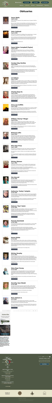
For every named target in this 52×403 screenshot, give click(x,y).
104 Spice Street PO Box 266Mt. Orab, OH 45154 (7, 372)
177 (35, 310)
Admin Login (31, 400)
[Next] (37, 311)
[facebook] (7, 367)
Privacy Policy (21, 400)
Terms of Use (26, 400)
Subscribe (5, 321)
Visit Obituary (14, 27)
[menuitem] (22, 5)
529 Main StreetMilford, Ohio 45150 (8, 378)
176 (33, 310)
